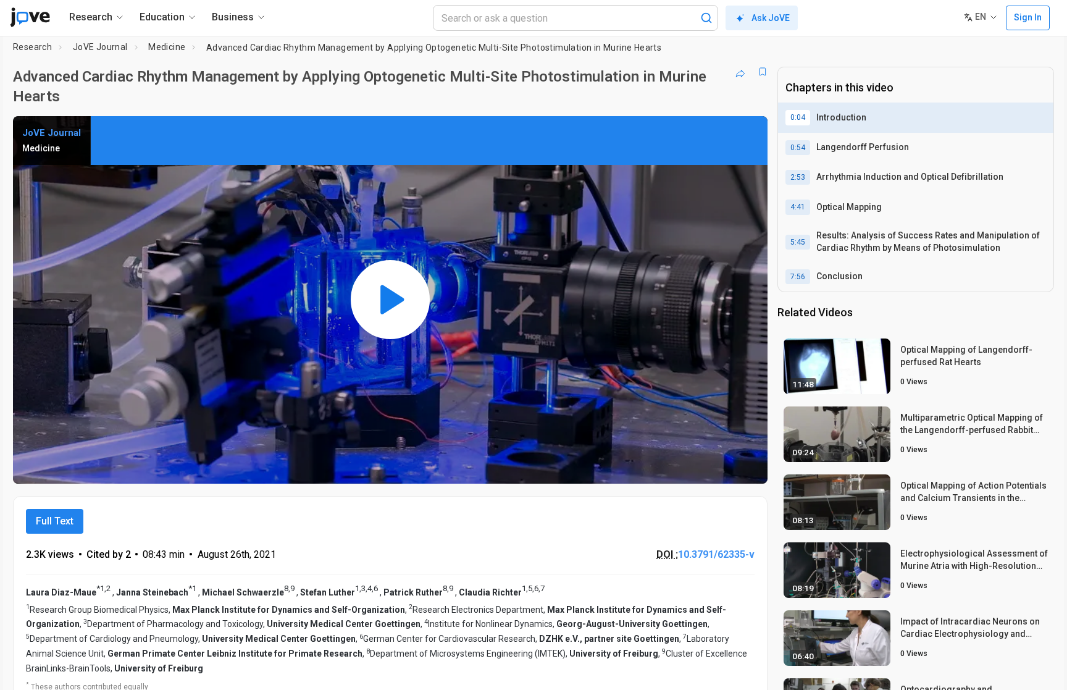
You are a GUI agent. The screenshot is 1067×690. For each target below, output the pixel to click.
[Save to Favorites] (763, 72)
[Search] (706, 18)
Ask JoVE (770, 18)
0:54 (797, 147)
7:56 (797, 276)
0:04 (797, 117)
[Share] (740, 72)
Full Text (54, 521)
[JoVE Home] (30, 17)
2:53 (797, 177)
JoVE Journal (100, 47)
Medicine (166, 47)
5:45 (797, 242)
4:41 (797, 207)
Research (32, 47)
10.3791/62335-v (716, 554)
